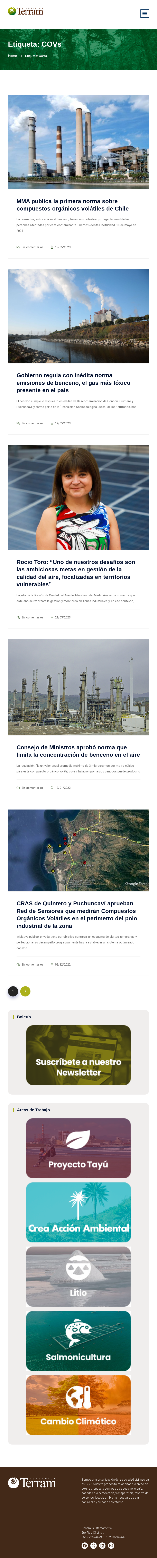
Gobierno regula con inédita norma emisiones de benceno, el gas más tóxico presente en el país (73, 382)
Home (12, 56)
